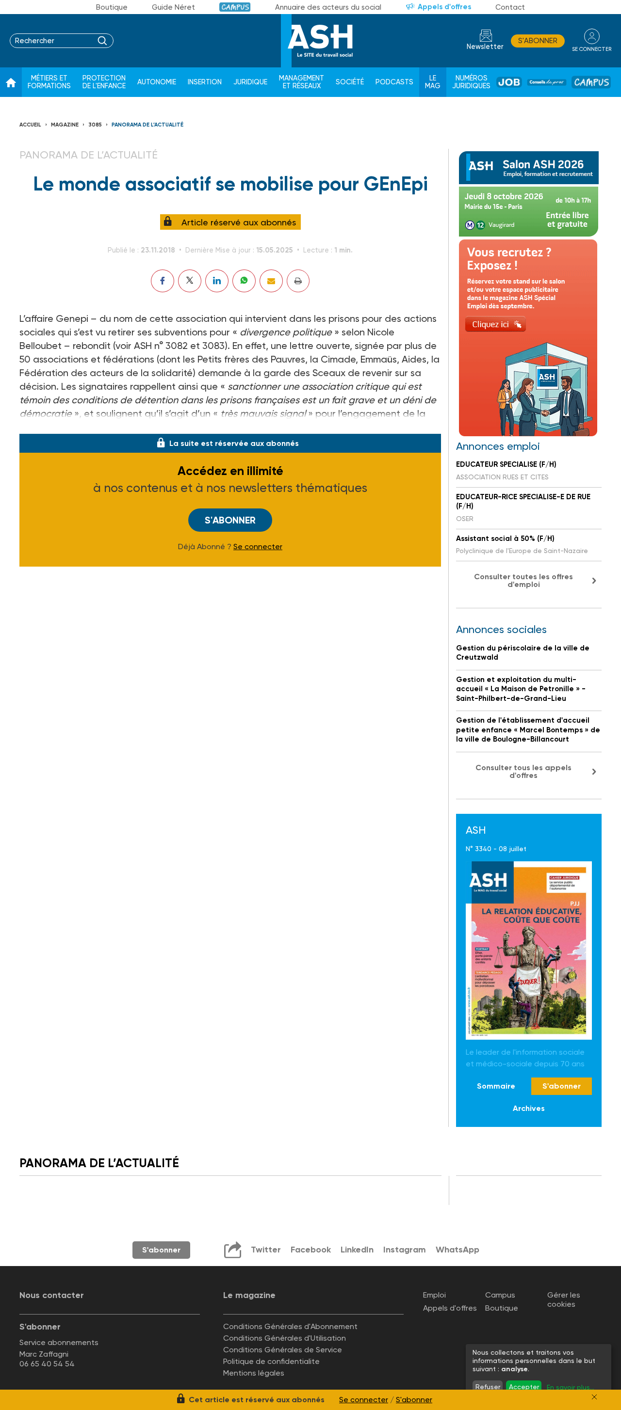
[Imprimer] (298, 280)
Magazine (65, 125)
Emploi (434, 1294)
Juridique (250, 82)
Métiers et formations (49, 82)
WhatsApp (457, 1249)
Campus (235, 7)
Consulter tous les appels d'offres (523, 771)
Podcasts (394, 82)
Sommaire (496, 1086)
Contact (510, 7)
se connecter (591, 49)
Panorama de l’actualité (147, 125)
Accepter (524, 1387)
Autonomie (156, 82)
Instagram (404, 1249)
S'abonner (537, 40)
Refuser (487, 1387)
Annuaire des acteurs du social (328, 7)
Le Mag (433, 82)
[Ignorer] (594, 1396)
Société (350, 82)
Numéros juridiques (471, 82)
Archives (529, 1108)
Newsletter (485, 47)
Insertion (205, 82)
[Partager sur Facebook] (162, 280)
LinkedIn (357, 1249)
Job (509, 82)
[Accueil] (11, 82)
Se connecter (257, 546)
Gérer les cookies (563, 1299)
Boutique (112, 7)
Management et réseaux (301, 82)
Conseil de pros (547, 82)
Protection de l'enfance (104, 82)
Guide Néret (173, 7)
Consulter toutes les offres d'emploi (523, 580)
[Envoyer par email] (271, 280)
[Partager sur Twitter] (189, 280)
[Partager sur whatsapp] (244, 280)
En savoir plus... (570, 1387)
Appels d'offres (444, 6)
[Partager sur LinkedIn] (217, 280)
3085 (95, 125)
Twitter (266, 1249)
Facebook (311, 1249)
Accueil (30, 125)
